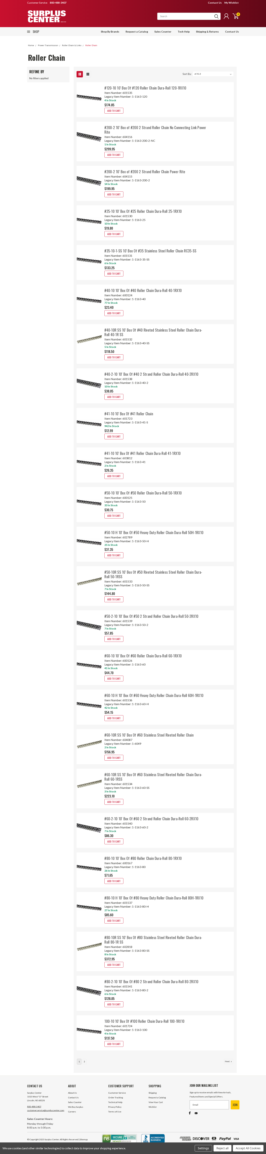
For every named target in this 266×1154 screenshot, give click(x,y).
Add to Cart (114, 110)
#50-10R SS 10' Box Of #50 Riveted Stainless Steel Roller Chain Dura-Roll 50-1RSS (153, 574)
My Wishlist (231, 2)
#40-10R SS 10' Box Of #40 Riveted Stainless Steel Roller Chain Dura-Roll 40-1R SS (153, 332)
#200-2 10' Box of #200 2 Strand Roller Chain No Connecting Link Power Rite (155, 130)
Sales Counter (162, 31)
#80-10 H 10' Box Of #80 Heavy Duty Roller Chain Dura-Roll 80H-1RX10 (153, 898)
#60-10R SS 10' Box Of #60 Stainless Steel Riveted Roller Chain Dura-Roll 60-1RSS (153, 777)
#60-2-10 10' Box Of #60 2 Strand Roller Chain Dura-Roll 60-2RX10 (151, 818)
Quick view (89, 97)
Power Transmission (48, 45)
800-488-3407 (34, 1106)
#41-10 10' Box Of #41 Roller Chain (128, 413)
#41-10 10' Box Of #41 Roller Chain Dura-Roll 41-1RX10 (142, 453)
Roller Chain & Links (71, 45)
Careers (72, 1111)
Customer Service (117, 1092)
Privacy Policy (114, 1107)
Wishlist (153, 1107)
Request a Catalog (137, 31)
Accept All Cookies (248, 1148)
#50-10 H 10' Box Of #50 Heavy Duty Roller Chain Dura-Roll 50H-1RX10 (153, 532)
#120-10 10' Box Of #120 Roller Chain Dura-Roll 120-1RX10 (145, 88)
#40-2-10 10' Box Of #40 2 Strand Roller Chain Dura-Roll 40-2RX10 (151, 374)
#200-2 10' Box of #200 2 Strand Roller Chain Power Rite (144, 171)
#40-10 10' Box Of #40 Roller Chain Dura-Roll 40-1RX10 (143, 290)
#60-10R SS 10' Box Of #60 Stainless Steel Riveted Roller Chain (149, 735)
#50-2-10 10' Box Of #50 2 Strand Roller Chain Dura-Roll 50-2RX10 (151, 616)
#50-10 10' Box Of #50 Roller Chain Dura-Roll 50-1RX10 (143, 493)
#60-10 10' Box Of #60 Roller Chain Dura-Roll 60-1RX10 (143, 655)
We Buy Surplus (75, 1107)
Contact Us (215, 2)
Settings (203, 1148)
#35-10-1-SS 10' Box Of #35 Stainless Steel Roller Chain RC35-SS (150, 250)
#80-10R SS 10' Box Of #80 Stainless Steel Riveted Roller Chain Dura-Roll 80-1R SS (153, 940)
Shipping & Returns (207, 31)
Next (227, 1061)
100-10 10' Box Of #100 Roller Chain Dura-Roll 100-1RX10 (144, 1021)
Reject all (222, 1148)
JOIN (235, 1105)
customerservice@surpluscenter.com (45, 1110)
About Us (72, 1092)
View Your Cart (156, 1102)
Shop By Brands (110, 31)
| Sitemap (83, 1139)
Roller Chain (91, 45)
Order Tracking (115, 1097)
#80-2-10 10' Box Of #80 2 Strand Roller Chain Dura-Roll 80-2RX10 (151, 981)
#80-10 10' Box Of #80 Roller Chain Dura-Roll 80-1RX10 (143, 858)
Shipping (153, 1092)
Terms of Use (114, 1111)
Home (31, 45)
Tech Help (184, 31)
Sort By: (187, 73)
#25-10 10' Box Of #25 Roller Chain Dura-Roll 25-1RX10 (143, 211)
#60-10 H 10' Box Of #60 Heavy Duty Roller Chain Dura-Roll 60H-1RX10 (153, 695)
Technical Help (115, 1102)
